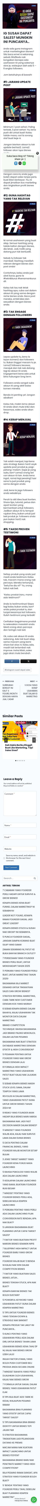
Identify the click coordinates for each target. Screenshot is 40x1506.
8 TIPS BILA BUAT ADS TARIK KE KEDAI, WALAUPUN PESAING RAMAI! (18, 1400)
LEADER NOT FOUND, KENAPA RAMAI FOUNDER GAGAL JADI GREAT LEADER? (17, 919)
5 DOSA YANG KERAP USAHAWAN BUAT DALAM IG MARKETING (30, 689)
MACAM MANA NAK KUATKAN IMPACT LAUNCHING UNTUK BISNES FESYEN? (18, 1451)
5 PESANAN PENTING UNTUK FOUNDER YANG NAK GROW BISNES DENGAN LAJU (17, 1058)
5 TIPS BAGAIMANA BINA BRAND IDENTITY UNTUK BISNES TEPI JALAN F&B (19, 1426)
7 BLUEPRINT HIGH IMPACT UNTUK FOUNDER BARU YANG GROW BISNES (20, 1252)
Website (7, 849)
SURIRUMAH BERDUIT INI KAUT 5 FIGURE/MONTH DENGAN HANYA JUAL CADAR (10, 690)
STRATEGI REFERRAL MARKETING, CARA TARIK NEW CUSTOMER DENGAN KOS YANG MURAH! (19, 999)
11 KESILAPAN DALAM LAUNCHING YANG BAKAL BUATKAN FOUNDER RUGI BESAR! (19, 1184)
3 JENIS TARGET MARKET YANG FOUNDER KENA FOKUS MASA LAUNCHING (18, 1163)
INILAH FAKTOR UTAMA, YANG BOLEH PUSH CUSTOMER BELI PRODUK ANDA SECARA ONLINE (18, 1363)
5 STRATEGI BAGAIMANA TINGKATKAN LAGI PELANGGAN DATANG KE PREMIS (18, 1438)
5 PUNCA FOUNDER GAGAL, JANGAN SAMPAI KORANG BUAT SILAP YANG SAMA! (19, 940)
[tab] (15, 760)
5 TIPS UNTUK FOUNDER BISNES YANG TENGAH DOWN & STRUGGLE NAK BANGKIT (18, 1316)
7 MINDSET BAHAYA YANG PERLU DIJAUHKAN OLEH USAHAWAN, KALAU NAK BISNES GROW (19, 1375)
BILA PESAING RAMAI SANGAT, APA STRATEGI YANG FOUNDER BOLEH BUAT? (20, 1476)
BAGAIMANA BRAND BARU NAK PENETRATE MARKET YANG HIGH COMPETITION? (19, 1464)
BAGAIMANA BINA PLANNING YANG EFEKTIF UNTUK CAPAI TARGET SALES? (17, 1413)
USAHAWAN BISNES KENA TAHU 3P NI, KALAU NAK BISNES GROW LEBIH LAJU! (20, 1350)
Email (7, 837)
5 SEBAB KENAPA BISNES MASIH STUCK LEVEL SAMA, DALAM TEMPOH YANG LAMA (19, 1087)
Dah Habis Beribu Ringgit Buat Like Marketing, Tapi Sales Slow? (19, 748)
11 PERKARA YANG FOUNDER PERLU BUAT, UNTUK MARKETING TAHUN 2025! (20, 974)
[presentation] (20, 731)
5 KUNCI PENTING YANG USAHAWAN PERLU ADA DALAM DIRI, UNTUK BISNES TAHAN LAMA (19, 1337)
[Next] (34, 740)
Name (7, 826)
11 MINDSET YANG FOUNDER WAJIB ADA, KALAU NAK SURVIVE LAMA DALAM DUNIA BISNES (19, 1134)
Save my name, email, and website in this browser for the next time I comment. (20, 858)
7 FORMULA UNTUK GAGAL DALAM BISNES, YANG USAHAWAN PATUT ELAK (20, 1388)
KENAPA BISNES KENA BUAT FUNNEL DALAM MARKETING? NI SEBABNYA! (19, 906)
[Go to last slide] (6, 740)
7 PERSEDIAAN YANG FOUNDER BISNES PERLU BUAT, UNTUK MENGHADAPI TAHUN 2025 (18, 962)
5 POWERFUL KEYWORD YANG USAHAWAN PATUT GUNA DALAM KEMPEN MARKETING (19, 1303)
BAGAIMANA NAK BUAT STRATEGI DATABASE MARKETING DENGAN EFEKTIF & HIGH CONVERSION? (19, 1045)
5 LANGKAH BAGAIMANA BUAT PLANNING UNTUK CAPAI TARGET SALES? (19, 1231)
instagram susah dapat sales (17, 670)
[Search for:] (20, 878)
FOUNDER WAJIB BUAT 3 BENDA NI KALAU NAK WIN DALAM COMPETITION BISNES (19, 1265)
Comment (9, 794)
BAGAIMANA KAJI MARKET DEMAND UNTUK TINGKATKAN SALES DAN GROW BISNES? (18, 987)
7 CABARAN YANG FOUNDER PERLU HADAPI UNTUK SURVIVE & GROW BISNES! (19, 894)
